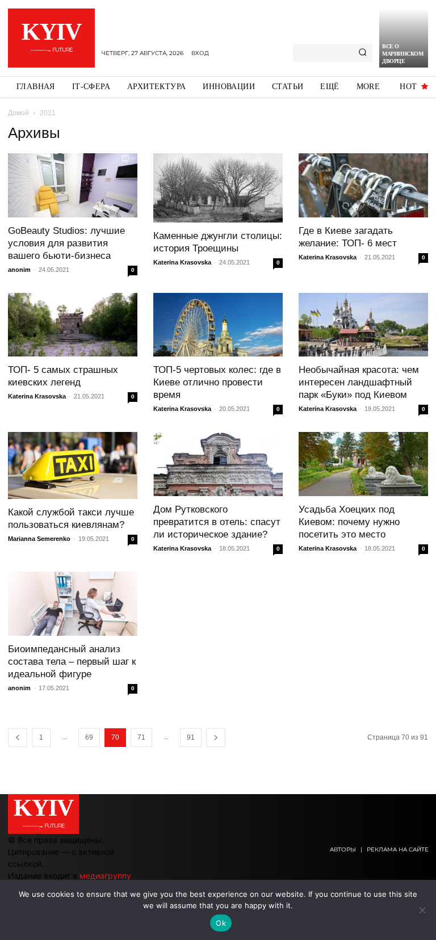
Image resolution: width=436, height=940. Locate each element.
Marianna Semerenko (39, 538)
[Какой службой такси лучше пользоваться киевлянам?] (72, 465)
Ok (221, 923)
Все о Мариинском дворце (402, 53)
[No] (421, 910)
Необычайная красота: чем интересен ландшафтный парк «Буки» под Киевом (359, 382)
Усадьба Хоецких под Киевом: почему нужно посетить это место (349, 522)
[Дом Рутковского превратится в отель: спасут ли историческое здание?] (218, 464)
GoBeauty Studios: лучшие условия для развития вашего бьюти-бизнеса (66, 243)
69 (89, 737)
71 (141, 737)
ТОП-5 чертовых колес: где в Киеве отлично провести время (217, 382)
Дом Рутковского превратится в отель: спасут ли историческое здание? (216, 522)
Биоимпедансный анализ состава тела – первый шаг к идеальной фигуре (72, 661)
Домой (18, 113)
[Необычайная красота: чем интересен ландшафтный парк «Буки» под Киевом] (363, 325)
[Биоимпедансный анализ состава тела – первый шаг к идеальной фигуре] (72, 604)
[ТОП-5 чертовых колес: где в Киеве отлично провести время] (218, 325)
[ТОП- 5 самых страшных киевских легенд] (72, 325)
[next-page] (215, 737)
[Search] (362, 53)
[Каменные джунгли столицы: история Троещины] (218, 188)
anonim (19, 269)
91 (191, 737)
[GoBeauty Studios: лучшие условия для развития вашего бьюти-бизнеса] (72, 185)
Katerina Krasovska (182, 262)
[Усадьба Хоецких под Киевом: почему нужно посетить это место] (363, 464)
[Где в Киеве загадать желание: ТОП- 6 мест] (363, 185)
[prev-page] (17, 737)
